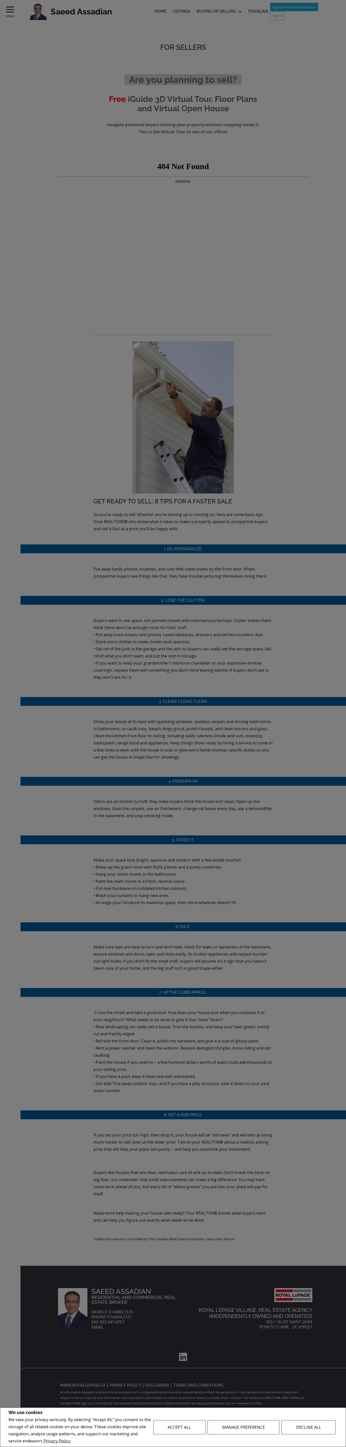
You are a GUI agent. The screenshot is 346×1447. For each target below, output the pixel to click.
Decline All (308, 1427)
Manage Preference (243, 1427)
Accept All (179, 1427)
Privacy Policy (57, 1441)
